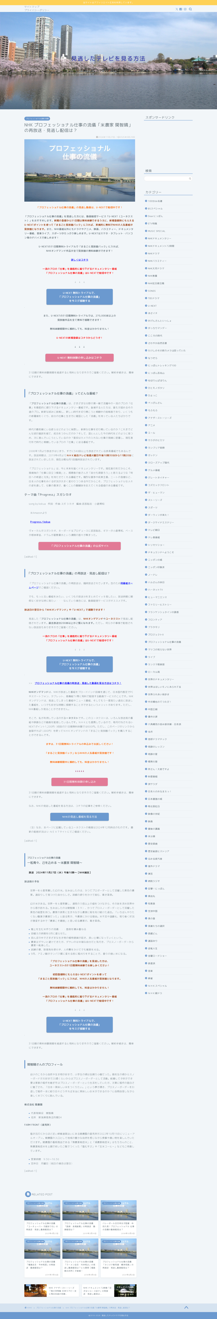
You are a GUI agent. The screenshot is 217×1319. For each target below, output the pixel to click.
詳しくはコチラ (79, 259)
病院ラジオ (154, 881)
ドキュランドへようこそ (161, 552)
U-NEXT (152, 305)
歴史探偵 (153, 843)
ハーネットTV (155, 589)
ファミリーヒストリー (160, 604)
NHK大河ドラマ (156, 268)
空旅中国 (153, 911)
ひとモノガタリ (156, 387)
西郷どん (153, 933)
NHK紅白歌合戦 (156, 283)
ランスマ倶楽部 (156, 664)
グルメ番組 (154, 470)
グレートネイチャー (158, 477)
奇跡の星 (153, 754)
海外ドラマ (154, 866)
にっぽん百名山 (156, 373)
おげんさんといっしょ (160, 320)
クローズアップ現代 (158, 462)
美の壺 (151, 918)
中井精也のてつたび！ (160, 701)
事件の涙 (153, 716)
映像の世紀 (154, 813)
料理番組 (153, 776)
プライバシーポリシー (36, 10)
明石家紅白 (154, 806)
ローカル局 (154, 672)
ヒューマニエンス (157, 597)
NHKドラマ (154, 253)
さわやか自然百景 (157, 343)
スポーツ (153, 507)
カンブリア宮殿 (156, 447)
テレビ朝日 (154, 530)
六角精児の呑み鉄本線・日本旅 (164, 724)
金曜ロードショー (157, 955)
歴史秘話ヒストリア (158, 851)
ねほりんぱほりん (157, 380)
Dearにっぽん (155, 216)
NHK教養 (152, 275)
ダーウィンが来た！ (158, 515)
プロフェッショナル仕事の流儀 (37, 118)
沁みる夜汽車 (155, 858)
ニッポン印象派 (156, 567)
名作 (150, 731)
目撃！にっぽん (156, 888)
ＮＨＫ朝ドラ (155, 993)
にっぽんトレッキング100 (162, 365)
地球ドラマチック (157, 739)
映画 (150, 821)
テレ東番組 (154, 537)
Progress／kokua (40, 521)
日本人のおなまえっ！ (160, 791)
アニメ (151, 425)
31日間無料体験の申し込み (79, 782)
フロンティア (155, 619)
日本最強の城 (155, 799)
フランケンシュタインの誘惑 (163, 612)
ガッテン (153, 455)
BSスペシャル (155, 208)
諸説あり (153, 941)
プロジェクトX (156, 634)
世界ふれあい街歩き (158, 694)
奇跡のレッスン (156, 746)
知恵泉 (151, 903)
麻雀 (150, 978)
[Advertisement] (168, 141)
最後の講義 (154, 828)
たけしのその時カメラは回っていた (167, 350)
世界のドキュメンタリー (161, 679)
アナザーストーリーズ (160, 417)
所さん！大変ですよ (158, 769)
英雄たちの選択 (156, 926)
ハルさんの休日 (156, 582)
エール (151, 432)
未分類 (151, 836)
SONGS (152, 290)
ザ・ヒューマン (156, 492)
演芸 (150, 873)
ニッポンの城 (155, 559)
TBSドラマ (153, 298)
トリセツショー (156, 545)
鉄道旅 (151, 963)
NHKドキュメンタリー (159, 238)
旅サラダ (153, 784)
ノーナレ (153, 574)
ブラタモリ (154, 627)
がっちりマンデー (157, 328)
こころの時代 (155, 335)
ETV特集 (152, 223)
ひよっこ (153, 395)
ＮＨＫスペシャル (157, 985)
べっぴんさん (155, 402)
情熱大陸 (153, 761)
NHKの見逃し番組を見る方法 (79, 817)
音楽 (150, 970)
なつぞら (153, 358)
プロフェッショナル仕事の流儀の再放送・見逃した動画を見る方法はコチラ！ (78, 683)
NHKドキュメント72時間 (161, 246)
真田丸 (151, 896)
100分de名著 (155, 201)
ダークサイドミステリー (161, 522)
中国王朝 (153, 709)
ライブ (151, 657)
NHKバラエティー (157, 260)
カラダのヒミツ (156, 440)
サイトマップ (31, 6)
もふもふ (153, 410)
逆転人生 (153, 948)
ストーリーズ (155, 500)
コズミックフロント (158, 485)
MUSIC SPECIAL (156, 231)
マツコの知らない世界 (160, 649)
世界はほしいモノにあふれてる (164, 686)
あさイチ (153, 313)
